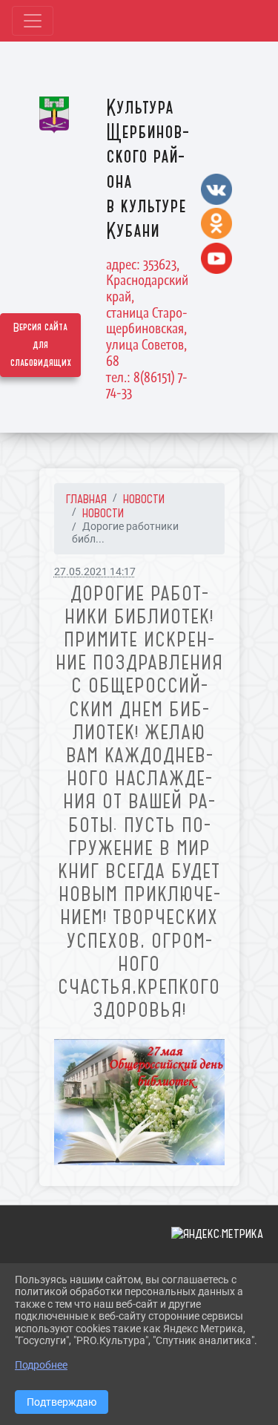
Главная (86, 498)
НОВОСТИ (144, 498)
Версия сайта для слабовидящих (40, 345)
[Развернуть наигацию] (32, 21)
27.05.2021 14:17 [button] (95, 572)
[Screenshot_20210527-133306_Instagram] (139, 1102)
